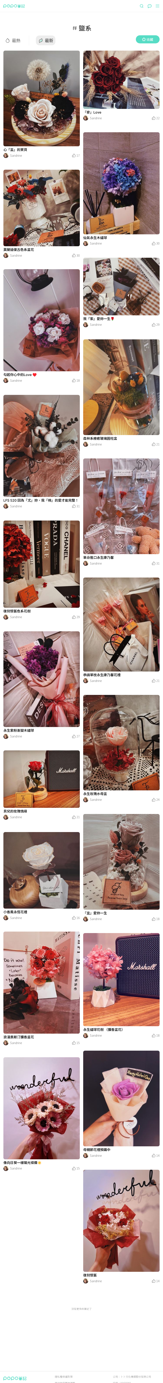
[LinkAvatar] (5, 155)
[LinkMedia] (41, 98)
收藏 (149, 39)
